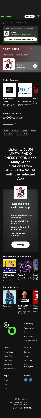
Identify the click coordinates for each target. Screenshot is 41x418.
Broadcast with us (30, 340)
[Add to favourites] (31, 49)
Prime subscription (28, 366)
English (6, 130)
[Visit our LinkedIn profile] (26, 380)
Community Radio (21, 54)
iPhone (6, 380)
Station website (8, 124)
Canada (33, 130)
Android (6, 388)
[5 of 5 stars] (17, 117)
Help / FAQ (28, 360)
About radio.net (29, 328)
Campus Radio (8, 54)
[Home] (4, 23)
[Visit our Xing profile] (31, 380)
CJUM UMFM (21, 67)
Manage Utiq (8, 364)
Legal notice (8, 360)
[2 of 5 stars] (7, 117)
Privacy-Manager (9, 368)
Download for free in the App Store (20, 39)
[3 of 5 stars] (10, 117)
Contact (27, 352)
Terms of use (8, 352)
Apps (26, 356)
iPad (5, 384)
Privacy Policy (8, 356)
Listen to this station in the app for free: (18, 28)
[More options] (37, 49)
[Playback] (35, 66)
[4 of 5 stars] (13, 117)
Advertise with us (30, 336)
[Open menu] (38, 16)
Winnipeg (15, 130)
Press (26, 332)
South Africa (21, 399)
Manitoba (24, 130)
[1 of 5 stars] (4, 117)
